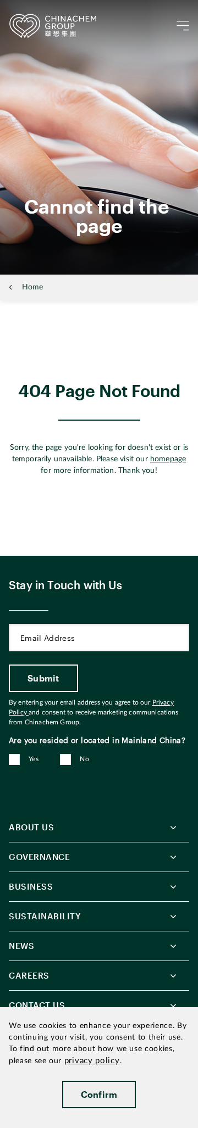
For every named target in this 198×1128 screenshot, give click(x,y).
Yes (33, 759)
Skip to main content (42, 9)
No (84, 759)
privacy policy (92, 1061)
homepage (168, 459)
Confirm (99, 1094)
